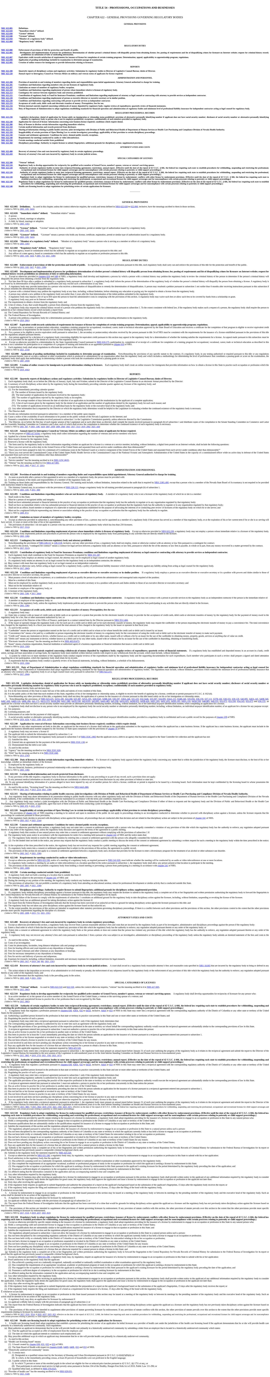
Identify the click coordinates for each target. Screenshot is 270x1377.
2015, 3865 (24, 466)
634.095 (162, 699)
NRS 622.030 (7, 34)
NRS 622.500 (7, 163)
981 (42, 961)
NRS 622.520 (7, 168)
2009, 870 (24, 806)
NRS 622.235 (7, 109)
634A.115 (171, 699)
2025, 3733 (35, 806)
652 (77, 1347)
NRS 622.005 (7, 28)
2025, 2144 (36, 821)
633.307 (153, 699)
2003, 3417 (24, 790)
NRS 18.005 (204, 965)
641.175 (35, 701)
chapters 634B (56, 1347)
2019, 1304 (24, 663)
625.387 (77, 699)
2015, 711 (36, 913)
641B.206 (55, 701)
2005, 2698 (24, 868)
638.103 (227, 699)
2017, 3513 (75, 427)
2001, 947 (24, 427)
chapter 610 (119, 344)
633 (53, 1344)
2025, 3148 (24, 1374)
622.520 (70, 987)
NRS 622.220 (7, 98)
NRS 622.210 (7, 90)
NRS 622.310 (7, 127)
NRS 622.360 (7, 143)
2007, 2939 (24, 361)
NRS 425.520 (74, 1048)
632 (81, 1010)
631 (42, 1344)
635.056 (191, 699)
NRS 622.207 (7, 87)
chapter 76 (112, 728)
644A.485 (105, 701)
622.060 (134, 206)
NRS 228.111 (45, 543)
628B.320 (106, 699)
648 (56, 276)
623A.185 (59, 699)
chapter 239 (222, 717)
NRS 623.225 (47, 699)
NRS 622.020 (7, 31)
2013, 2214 (36, 790)
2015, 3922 (36, 1107)
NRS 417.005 (52, 463)
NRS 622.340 (7, 138)
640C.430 (5, 701)
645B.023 (134, 701)
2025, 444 (95, 427)
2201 (42, 466)
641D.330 (76, 701)
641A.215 (45, 701)
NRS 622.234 (7, 106)
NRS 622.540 (7, 186)
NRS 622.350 (7, 140)
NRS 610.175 (103, 342)
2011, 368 (36, 490)
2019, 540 (36, 961)
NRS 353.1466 (121, 620)
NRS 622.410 (7, 154)
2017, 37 (35, 466)
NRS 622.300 (7, 124)
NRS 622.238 (7, 117)
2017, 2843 (24, 568)
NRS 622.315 (7, 130)
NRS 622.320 (7, 132)
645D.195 (175, 701)
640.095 (244, 699)
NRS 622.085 (7, 53)
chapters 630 (66, 1010)
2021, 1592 (36, 978)
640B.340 (263, 699)
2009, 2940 (60, 427)
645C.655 (165, 701)
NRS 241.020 (114, 860)
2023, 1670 (46, 720)
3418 (43, 427)
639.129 (235, 699)
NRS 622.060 (7, 41)
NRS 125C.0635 (61, 460)
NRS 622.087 (7, 57)
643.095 (95, 701)
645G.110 (186, 701)
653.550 (232, 701)
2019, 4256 (24, 720)
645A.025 (124, 701)
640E (72, 1347)
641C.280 (65, 701)
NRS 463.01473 (72, 641)
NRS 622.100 (7, 71)
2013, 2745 (24, 756)
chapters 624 (44, 276)
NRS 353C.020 (53, 750)
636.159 (199, 699)
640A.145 (253, 699)
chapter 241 (31, 813)
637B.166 (217, 699)
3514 (33, 1314)
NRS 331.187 (94, 555)
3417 (32, 267)
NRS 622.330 (7, 135)
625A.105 (86, 699)
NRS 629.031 (66, 1371)
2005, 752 (41, 256)
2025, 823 (46, 1213)
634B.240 (181, 699)
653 (111, 1010)
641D (88, 1010)
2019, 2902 (85, 427)
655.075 (249, 701)
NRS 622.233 (7, 103)
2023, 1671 (56, 1056)
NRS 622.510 (7, 165)
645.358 (114, 701)
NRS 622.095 (7, 63)
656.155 (261, 701)
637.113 (208, 699)
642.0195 (86, 701)
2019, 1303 (24, 646)
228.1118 (58, 543)
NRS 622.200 (7, 82)
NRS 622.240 (7, 122)
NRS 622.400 (7, 151)
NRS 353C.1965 (88, 737)
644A (103, 1010)
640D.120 (15, 701)
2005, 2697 (24, 886)
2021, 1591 (45, 913)
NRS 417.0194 (33, 433)
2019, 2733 (36, 1056)
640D (65, 1347)
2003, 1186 (35, 427)
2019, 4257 (36, 1213)
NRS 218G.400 (161, 482)
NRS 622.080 (7, 50)
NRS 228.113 (72, 487)
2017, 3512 (24, 527)
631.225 (135, 699)
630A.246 (125, 699)
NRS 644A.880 (81, 787)
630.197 (116, 699)
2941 (68, 427)
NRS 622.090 (7, 60)
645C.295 (155, 701)
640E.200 (26, 701)
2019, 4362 (24, 370)
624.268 (68, 699)
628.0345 (97, 699)
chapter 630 (35, 1344)
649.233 (214, 701)
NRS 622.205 (7, 85)
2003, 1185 (24, 209)
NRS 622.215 (7, 95)
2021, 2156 (24, 350)
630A (75, 1010)
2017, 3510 (24, 1213)
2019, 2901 (24, 320)
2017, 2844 (36, 594)
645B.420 (144, 701)
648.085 (206, 701)
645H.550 (196, 701)
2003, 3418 (24, 978)
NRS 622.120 (7, 74)
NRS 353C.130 (78, 742)
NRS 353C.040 (51, 753)
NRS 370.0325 (49, 1369)
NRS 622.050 (7, 39)
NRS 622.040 (7, 36)
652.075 (223, 701)
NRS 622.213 (7, 93)
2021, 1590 (46, 790)
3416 (32, 209)
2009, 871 (24, 513)
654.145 (240, 701)
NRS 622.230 (7, 101)
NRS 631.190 (43, 1155)
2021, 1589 (50, 256)
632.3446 (144, 699)
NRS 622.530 (7, 177)
